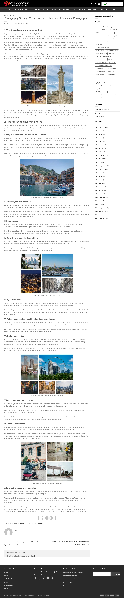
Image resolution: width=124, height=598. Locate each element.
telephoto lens (109, 86)
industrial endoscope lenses (103, 47)
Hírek (89, 10)
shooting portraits (110, 74)
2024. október (99, 204)
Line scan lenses (106, 56)
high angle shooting (112, 41)
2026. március (99, 145)
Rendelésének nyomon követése (73, 572)
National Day (110, 71)
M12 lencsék (112, 62)
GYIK (95, 10)
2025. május (99, 180)
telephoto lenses (100, 89)
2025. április (99, 183)
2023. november (100, 218)
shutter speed (99, 80)
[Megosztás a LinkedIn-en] (55, 518)
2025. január (99, 194)
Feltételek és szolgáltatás (70, 575)
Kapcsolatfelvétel (107, 10)
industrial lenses (100, 50)
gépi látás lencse (100, 68)
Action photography (108, 27)
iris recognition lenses (101, 53)
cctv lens (98, 30)
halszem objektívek (113, 36)
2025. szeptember (101, 166)
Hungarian (109, 4)
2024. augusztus (100, 211)
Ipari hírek (98, 113)
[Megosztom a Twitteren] (42, 518)
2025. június (99, 176)
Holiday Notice (99, 44)
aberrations (98, 27)
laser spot (98, 56)
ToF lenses (109, 89)
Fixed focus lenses (112, 38)
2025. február (99, 190)
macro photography (111, 68)
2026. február (99, 148)
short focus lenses (114, 77)
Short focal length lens (101, 77)
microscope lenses (100, 71)
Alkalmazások (69, 10)
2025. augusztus (100, 169)
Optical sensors (100, 74)
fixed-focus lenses (100, 38)
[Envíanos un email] (48, 578)
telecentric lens (100, 86)
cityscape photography (37, 523)
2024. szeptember (101, 208)
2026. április (99, 141)
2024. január (99, 215)
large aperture (112, 53)
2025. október (99, 162)
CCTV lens (116, 30)
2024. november (100, 201)
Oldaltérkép (7, 588)
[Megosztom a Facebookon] (38, 518)
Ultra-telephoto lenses (101, 92)
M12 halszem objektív (101, 62)
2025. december (100, 155)
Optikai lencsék (41, 10)
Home (11, 10)
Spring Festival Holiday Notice (103, 83)
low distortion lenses (101, 59)
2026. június (99, 134)
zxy (31, 23)
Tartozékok (55, 10)
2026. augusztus (100, 127)
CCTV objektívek (106, 30)
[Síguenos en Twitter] (43, 578)
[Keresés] (95, 4)
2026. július (98, 131)
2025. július (98, 173)
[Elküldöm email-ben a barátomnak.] (47, 518)
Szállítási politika (68, 582)
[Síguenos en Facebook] (35, 578)
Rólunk (82, 10)
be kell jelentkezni (29, 556)
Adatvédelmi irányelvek (70, 579)
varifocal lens (112, 92)
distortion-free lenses (101, 36)
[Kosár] (99, 4)
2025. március (99, 187)
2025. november (100, 159)
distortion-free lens (109, 33)
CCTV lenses (99, 33)
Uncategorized (9, 15)
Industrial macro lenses (112, 50)
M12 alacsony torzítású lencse (104, 65)
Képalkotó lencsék (23, 10)
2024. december (100, 197)
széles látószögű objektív (112, 94)
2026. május (99, 138)
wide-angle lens (100, 94)
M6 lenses (110, 59)
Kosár (6, 582)
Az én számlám (8, 579)
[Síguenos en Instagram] (39, 578)
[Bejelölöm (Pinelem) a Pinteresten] (51, 518)
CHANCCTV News (101, 109)
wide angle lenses (100, 97)
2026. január (99, 152)
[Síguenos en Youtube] (52, 578)
